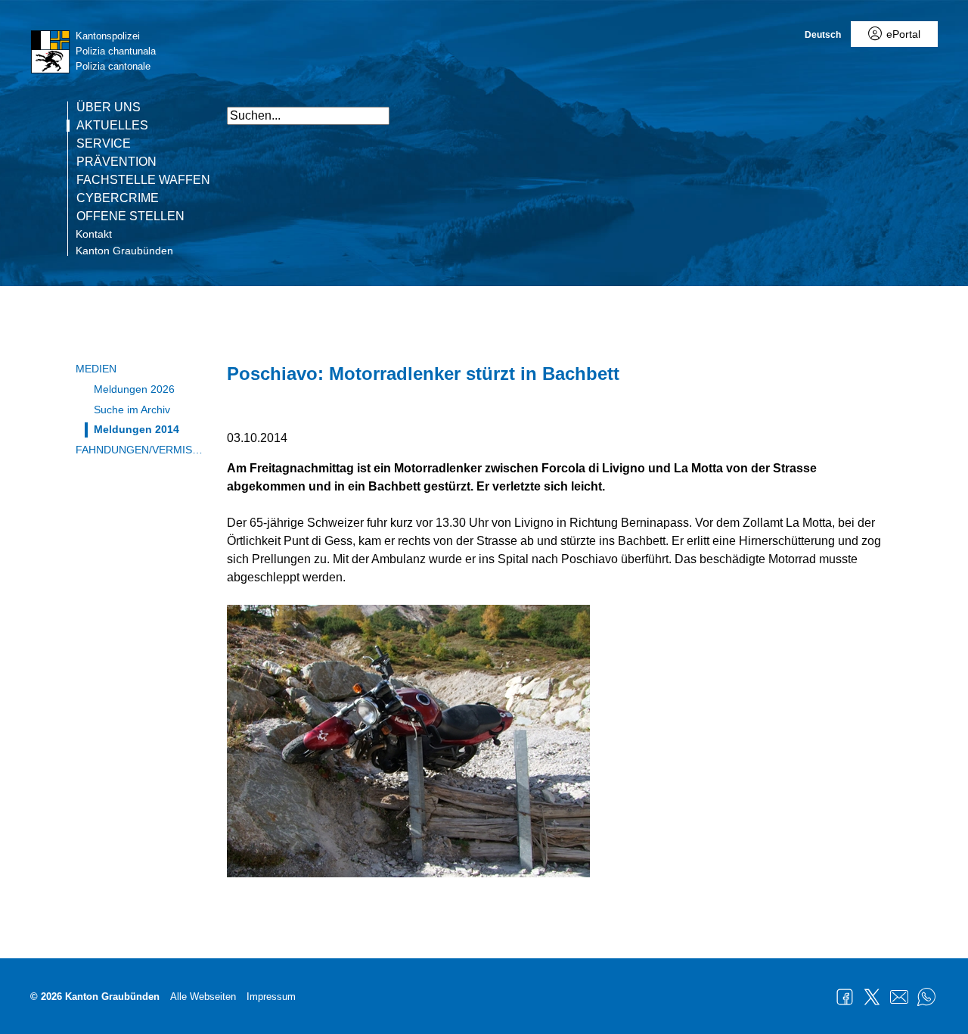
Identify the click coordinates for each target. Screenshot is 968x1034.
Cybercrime (117, 198)
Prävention (116, 162)
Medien (96, 369)
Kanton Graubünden (124, 250)
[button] (953, 108)
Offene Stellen (130, 216)
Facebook (844, 997)
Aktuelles (112, 126)
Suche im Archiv (132, 409)
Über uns (108, 107)
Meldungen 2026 (134, 389)
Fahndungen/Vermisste (140, 450)
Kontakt (94, 234)
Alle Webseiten (203, 996)
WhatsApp (926, 997)
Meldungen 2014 (136, 429)
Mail (899, 997)
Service (103, 144)
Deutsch (823, 35)
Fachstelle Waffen (143, 180)
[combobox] (308, 116)
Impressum (271, 996)
